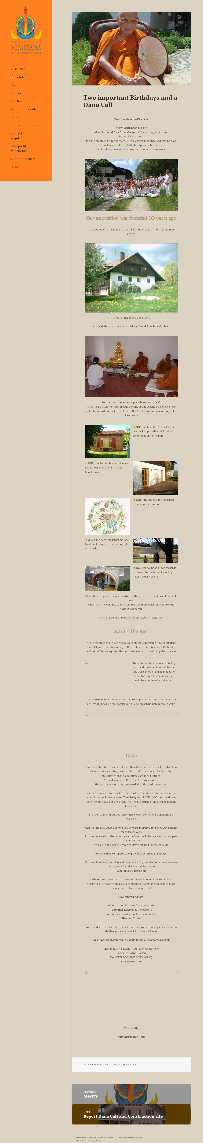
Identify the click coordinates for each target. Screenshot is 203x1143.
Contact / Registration (19, 135)
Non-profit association (18, 148)
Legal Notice (80, 1140)
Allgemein (131, 1064)
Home (14, 85)
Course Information (24, 125)
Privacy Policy (95, 1140)
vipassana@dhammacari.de (129, 1137)
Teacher (16, 101)
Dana (14, 117)
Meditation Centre (24, 109)
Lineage (16, 93)
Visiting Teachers (22, 159)
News (14, 167)
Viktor (117, 1064)
